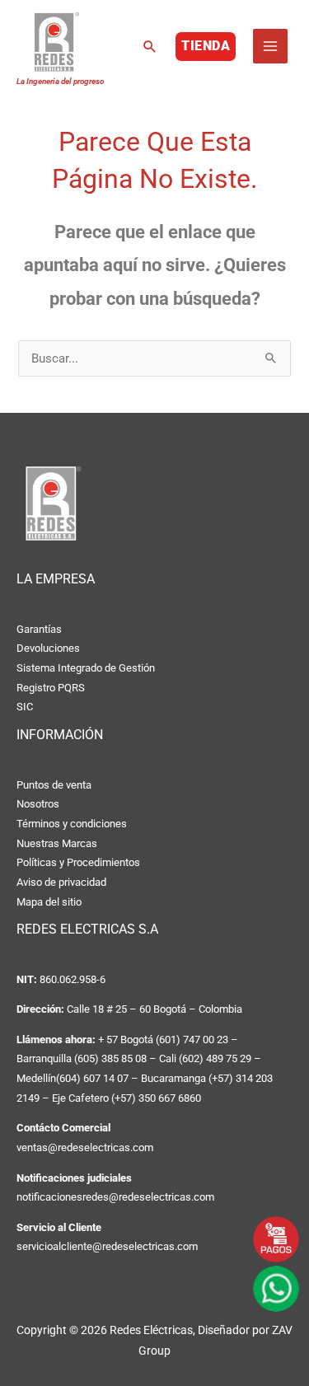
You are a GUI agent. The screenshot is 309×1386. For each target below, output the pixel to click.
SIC (24, 706)
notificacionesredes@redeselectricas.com (115, 1197)
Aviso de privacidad (61, 882)
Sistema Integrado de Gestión (85, 668)
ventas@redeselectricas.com (84, 1147)
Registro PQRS (50, 687)
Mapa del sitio (49, 902)
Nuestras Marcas (56, 843)
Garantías (39, 629)
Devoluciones (48, 648)
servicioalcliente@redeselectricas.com (107, 1246)
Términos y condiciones (71, 823)
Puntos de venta (53, 785)
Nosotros (37, 804)
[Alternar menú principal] (270, 46)
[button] (150, 46)
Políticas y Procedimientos (78, 862)
